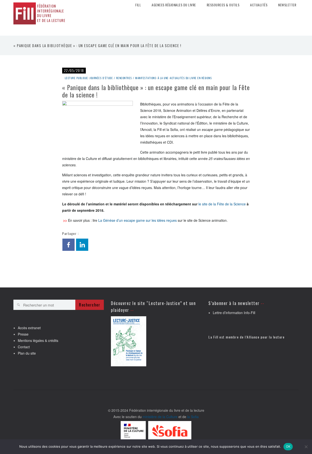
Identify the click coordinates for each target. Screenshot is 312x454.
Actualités (258, 4)
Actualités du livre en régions (191, 78)
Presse (23, 334)
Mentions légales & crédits (38, 340)
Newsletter (287, 4)
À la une (163, 78)
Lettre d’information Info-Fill (234, 312)
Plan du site (27, 353)
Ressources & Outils (223, 4)
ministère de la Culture (160, 416)
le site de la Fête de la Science (222, 203)
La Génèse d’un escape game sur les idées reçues (137, 220)
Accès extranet (29, 327)
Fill (138, 4)
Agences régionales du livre (174, 4)
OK (288, 446)
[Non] (305, 446)
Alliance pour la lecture (265, 336)
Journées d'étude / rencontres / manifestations (122, 78)
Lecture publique (76, 78)
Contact (24, 346)
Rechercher (89, 305)
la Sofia (193, 416)
